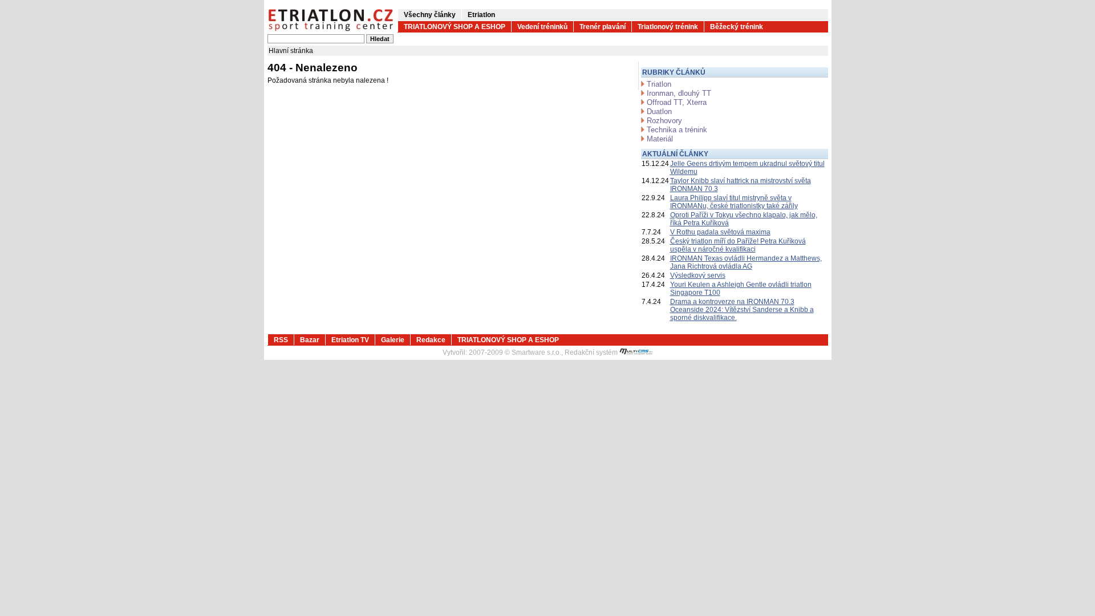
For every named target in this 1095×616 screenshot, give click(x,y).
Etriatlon (481, 15)
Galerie (392, 340)
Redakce (430, 340)
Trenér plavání (602, 27)
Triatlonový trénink (668, 27)
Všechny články (430, 15)
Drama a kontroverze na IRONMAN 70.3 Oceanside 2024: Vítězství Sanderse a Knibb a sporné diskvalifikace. (742, 310)
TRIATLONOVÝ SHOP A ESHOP (454, 27)
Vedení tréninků (542, 27)
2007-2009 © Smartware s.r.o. (515, 352)
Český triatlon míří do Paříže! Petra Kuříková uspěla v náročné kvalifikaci (738, 245)
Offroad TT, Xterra (677, 102)
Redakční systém (592, 352)
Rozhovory (664, 120)
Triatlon (659, 84)
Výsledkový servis (697, 275)
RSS (281, 340)
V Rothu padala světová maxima (720, 232)
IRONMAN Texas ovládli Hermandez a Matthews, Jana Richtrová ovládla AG (746, 262)
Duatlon (659, 111)
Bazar (309, 340)
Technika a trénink (677, 129)
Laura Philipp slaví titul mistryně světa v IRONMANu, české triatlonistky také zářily (734, 202)
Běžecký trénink (736, 27)
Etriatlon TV (350, 340)
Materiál (660, 139)
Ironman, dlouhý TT (679, 93)
